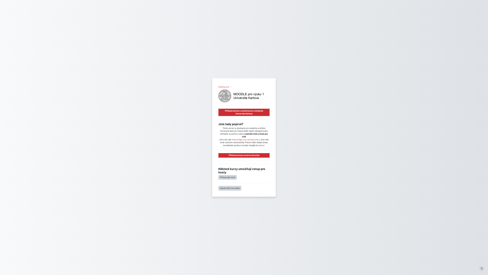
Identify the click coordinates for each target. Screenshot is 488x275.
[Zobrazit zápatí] (481, 268)
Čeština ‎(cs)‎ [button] (224, 87)
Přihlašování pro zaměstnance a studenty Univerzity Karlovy (244, 112)
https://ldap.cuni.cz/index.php (245, 139)
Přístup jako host (227, 177)
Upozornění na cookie (230, 188)
